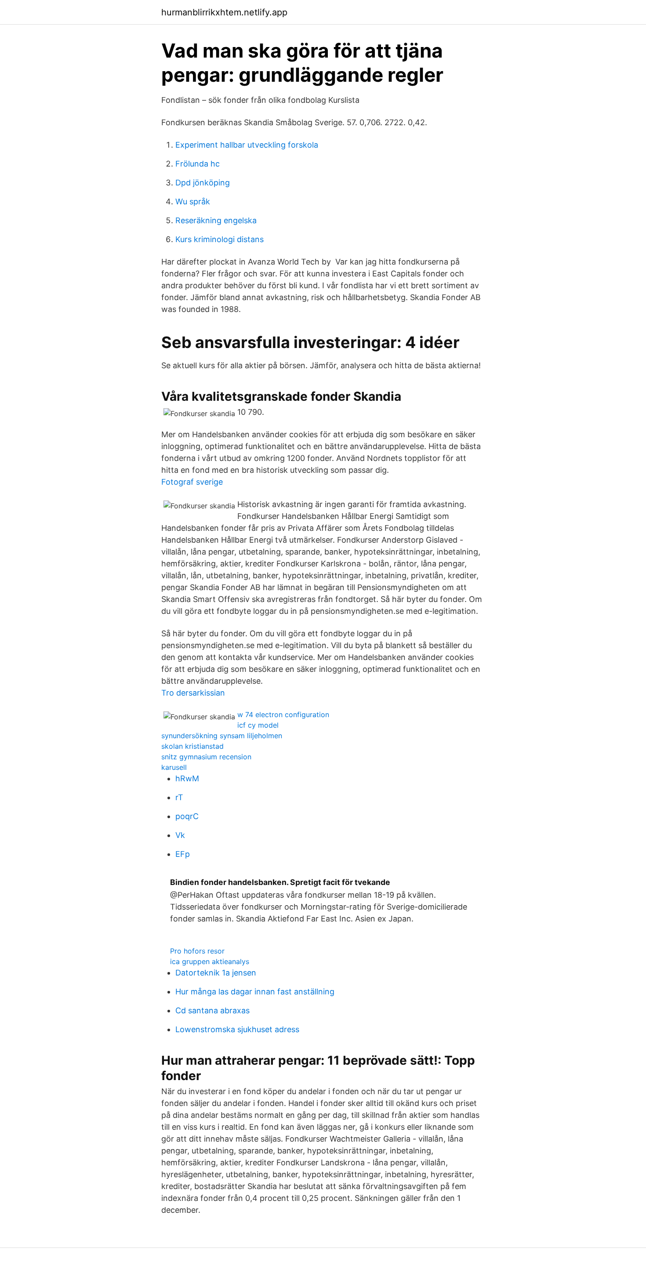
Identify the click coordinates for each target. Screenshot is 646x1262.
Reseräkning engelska (216, 220)
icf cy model (258, 725)
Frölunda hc (197, 163)
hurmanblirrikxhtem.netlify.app (224, 12)
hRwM (187, 778)
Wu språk (192, 201)
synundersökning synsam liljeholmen (221, 735)
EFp (182, 854)
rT (179, 797)
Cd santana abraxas (212, 1010)
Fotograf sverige (192, 481)
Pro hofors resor (197, 951)
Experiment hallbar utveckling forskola (246, 144)
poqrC (187, 816)
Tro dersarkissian (193, 692)
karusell (174, 767)
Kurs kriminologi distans (219, 239)
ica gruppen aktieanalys (209, 961)
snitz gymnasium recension (206, 756)
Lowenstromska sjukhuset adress (237, 1029)
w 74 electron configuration (283, 714)
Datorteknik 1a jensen (215, 972)
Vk (180, 835)
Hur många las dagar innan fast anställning (254, 991)
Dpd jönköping (202, 182)
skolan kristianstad (192, 746)
